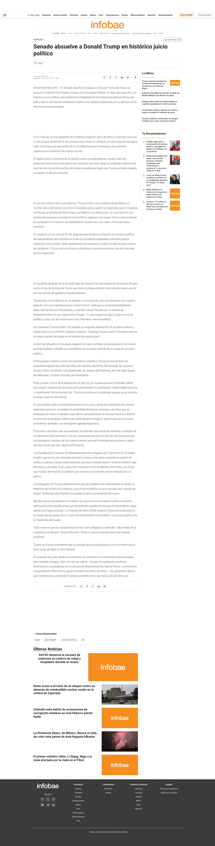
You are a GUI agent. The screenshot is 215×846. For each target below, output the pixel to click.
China (70, 33)
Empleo (108, 793)
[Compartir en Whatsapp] (104, 77)
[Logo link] (107, 24)
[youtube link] (42, 805)
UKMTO (63, 33)
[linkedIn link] (53, 805)
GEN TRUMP (50, 640)
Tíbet (95, 33)
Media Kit (138, 809)
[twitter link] (48, 799)
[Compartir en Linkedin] (121, 77)
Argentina (46, 15)
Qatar (89, 33)
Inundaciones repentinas (120, 33)
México (93, 15)
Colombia (74, 15)
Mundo (125, 15)
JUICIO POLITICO (68, 640)
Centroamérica (112, 15)
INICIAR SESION (204, 15)
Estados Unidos (60, 15)
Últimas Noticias (137, 15)
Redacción (108, 789)
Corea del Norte (80, 33)
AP (83, 640)
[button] (4, 15)
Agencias (38, 39)
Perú (101, 15)
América (78, 789)
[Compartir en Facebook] (110, 77)
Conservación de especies (141, 33)
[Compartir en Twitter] (116, 77)
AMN (37, 640)
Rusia (155, 33)
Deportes (151, 15)
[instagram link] (53, 799)
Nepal (161, 33)
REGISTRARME (186, 15)
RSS (78, 821)
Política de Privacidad (169, 793)
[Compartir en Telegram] (127, 77)
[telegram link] (48, 805)
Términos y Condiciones (169, 789)
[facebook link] (42, 799)
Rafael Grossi (104, 33)
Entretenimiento (165, 15)
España (84, 15)
